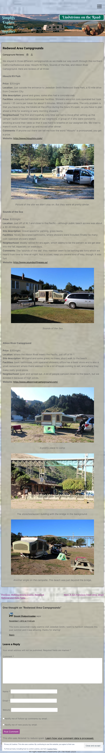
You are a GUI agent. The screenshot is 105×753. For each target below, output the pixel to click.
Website (6, 710)
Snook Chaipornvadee (25, 616)
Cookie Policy (52, 749)
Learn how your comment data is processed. (69, 738)
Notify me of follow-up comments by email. (26, 718)
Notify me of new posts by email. (21, 724)
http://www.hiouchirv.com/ (27, 138)
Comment (8, 656)
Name (6, 691)
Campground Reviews (13, 54)
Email (6, 700)
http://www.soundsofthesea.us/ (30, 262)
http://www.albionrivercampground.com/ (35, 382)
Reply (11, 635)
